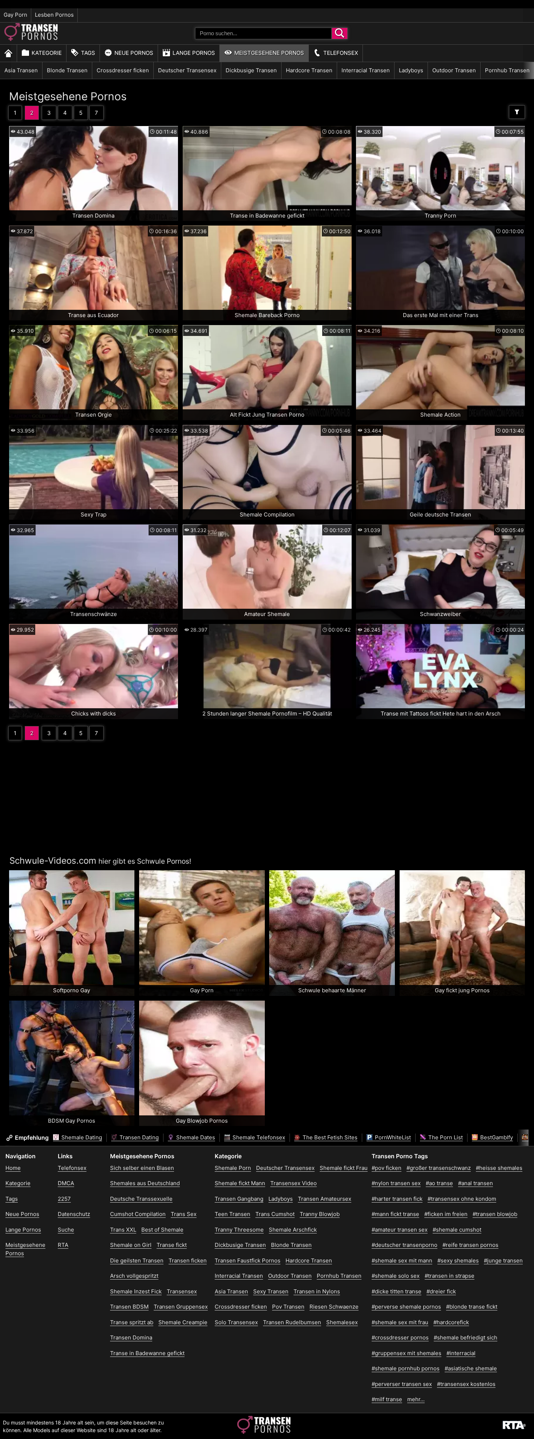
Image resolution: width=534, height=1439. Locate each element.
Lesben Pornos (54, 14)
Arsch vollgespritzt (134, 1275)
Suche (66, 1229)
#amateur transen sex (400, 1229)
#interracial (461, 1353)
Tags (88, 52)
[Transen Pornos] (31, 39)
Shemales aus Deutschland (145, 1183)
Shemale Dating (81, 1137)
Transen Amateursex (324, 1198)
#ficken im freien (446, 1214)
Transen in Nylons (317, 1291)
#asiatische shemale (471, 1368)
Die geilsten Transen (136, 1260)
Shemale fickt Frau (344, 1167)
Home (13, 1167)
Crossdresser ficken (123, 70)
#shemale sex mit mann (402, 1260)
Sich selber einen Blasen (142, 1167)
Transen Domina (131, 1337)
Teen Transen (232, 1214)
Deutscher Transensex (187, 70)
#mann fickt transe (395, 1214)
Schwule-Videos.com (52, 860)
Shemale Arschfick (293, 1229)
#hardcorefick (451, 1322)
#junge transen (503, 1260)
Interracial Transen (365, 70)
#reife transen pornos (470, 1244)
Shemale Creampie (182, 1322)
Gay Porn (15, 14)
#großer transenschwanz (438, 1167)
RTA (63, 1244)
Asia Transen (21, 70)
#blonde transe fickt (471, 1306)
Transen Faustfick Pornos (247, 1260)
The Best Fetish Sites (329, 1137)
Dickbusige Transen (251, 70)
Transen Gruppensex (181, 1306)
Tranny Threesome (239, 1229)
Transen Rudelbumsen (292, 1322)
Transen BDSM (129, 1306)
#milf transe (387, 1399)
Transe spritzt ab (131, 1322)
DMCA (66, 1183)
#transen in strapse (449, 1275)
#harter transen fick (397, 1198)
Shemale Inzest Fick (136, 1291)
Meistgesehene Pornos (269, 52)
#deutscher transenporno (404, 1244)
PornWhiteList (392, 1137)
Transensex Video (293, 1183)
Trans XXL (123, 1229)
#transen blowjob (495, 1214)
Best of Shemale (162, 1229)
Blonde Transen (67, 70)
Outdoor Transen (454, 70)
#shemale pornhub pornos (406, 1368)
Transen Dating (138, 1137)
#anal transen (475, 1183)
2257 (64, 1198)
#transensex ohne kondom (462, 1198)
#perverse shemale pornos (406, 1306)
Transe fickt (172, 1244)
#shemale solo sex (396, 1275)
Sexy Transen (270, 1291)
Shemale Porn (233, 1167)
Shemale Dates (195, 1137)
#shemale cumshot (457, 1229)
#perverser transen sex (402, 1384)
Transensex (182, 1291)
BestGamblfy (496, 1137)
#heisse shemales (499, 1167)
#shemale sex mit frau (400, 1322)
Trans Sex (184, 1214)
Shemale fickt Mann (240, 1183)
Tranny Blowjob (320, 1214)
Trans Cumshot (275, 1214)
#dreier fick (441, 1291)
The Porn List (445, 1137)
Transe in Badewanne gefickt (147, 1353)
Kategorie (47, 52)
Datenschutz (74, 1214)
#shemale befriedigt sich (465, 1337)
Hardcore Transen (309, 70)
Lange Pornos (194, 52)
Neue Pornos (133, 52)
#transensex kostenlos (466, 1384)
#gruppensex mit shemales (406, 1353)
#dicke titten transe (396, 1291)
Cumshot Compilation (138, 1214)
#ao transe (439, 1183)
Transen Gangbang (239, 1198)
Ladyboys (411, 70)
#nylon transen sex (396, 1183)
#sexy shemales (458, 1260)
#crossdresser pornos (400, 1337)
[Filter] (517, 112)
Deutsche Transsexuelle (141, 1198)
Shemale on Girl (130, 1244)
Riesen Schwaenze (334, 1306)
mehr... (416, 1399)
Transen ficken (188, 1260)
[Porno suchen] (340, 33)
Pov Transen (288, 1306)
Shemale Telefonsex (258, 1137)
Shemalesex (342, 1322)
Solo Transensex (236, 1322)
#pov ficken (386, 1167)
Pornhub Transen (507, 70)
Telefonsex (340, 52)
